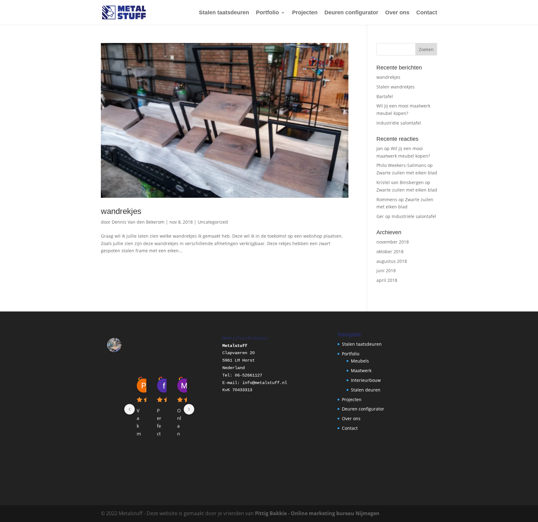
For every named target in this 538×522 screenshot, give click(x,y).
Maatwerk (361, 370)
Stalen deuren (365, 390)
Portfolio (267, 13)
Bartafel (384, 96)
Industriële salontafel (398, 123)
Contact (426, 13)
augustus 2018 (391, 261)
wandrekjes (121, 211)
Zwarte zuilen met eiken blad (406, 173)
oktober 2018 (390, 251)
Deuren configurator (351, 13)
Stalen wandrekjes (395, 87)
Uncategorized (213, 222)
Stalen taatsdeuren (224, 13)
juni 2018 (386, 270)
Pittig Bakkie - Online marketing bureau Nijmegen (317, 513)
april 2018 (386, 280)
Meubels (360, 361)
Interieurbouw (366, 380)
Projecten (305, 13)
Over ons (397, 13)
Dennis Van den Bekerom (138, 222)
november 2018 (392, 242)
